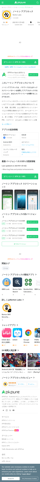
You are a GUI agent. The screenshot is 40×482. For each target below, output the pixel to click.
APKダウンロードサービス (10, 427)
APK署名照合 (6, 424)
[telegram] (3, 410)
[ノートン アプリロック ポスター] (7, 200)
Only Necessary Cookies (29, 478)
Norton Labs (17, 15)
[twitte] (10, 410)
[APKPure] (20, 2)
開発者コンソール (7, 439)
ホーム (4, 7)
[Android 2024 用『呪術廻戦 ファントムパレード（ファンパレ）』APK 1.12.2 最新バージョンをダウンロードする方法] (14, 360)
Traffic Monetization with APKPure (13, 449)
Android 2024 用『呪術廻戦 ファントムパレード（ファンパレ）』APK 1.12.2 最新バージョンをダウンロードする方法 (14, 370)
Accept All (11, 478)
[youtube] (13, 410)
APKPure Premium (8, 430)
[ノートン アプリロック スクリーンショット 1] (20, 200)
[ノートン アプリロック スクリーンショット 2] (32, 200)
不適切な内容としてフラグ (29, 153)
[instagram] (6, 410)
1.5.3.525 (9, 138)
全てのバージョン (20, 244)
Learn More (26, 474)
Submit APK (6, 446)
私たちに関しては (7, 458)
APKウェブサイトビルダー (10, 442)
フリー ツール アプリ (28, 145)
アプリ (10, 7)
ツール (15, 7)
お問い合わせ (6, 461)
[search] (37, 2)
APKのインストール (8, 420)
